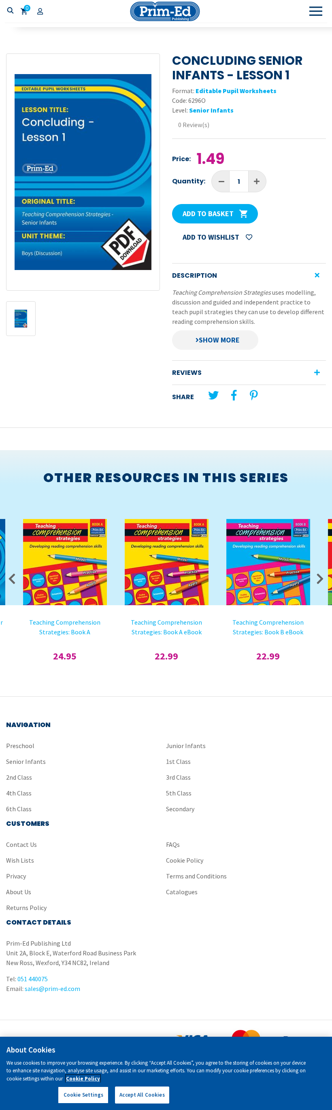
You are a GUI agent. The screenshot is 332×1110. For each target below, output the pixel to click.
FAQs (173, 844)
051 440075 (32, 979)
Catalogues (182, 892)
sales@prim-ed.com (52, 989)
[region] (166, 1073)
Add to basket (209, 213)
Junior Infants (186, 746)
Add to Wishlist (212, 237)
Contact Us (21, 844)
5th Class (179, 793)
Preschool (20, 746)
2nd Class (19, 777)
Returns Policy (26, 908)
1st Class (178, 761)
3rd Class (178, 777)
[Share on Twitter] (213, 395)
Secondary (180, 809)
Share (183, 397)
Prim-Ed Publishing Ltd (166, 11)
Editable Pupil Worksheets (236, 91)
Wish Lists (20, 860)
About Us (18, 892)
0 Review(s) (193, 125)
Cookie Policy (184, 860)
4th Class (19, 793)
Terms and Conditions (196, 876)
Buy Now (65, 558)
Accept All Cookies (141, 1094)
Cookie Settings (83, 1094)
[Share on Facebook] (233, 395)
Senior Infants (211, 110)
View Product (65, 536)
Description (194, 275)
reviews (187, 372)
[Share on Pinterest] (254, 395)
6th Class (19, 809)
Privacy (16, 876)
